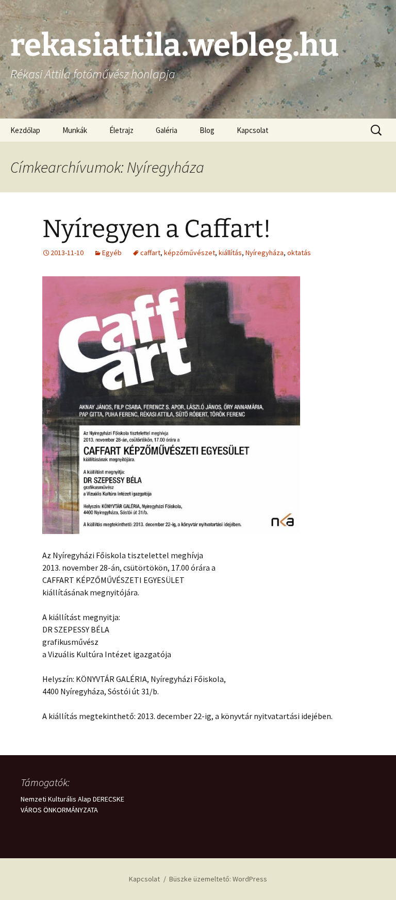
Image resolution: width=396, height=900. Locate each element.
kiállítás (230, 252)
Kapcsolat (253, 130)
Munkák (74, 130)
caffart (150, 252)
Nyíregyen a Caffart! (156, 229)
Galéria (166, 130)
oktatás (299, 252)
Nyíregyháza (264, 252)
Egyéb (112, 252)
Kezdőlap (25, 130)
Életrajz (121, 130)
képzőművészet (189, 252)
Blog (207, 130)
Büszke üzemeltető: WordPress (218, 879)
